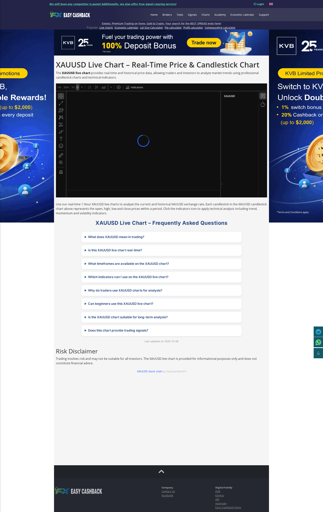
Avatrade (221, 503)
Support (264, 14)
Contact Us (168, 491)
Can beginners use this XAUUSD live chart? (120, 304)
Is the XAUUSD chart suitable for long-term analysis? (128, 317)
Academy (220, 14)
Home (154, 14)
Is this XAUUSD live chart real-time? (115, 250)
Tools (180, 14)
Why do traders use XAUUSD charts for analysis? (125, 290)
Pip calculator (173, 27)
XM (217, 499)
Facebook (167, 495)
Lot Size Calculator (151, 27)
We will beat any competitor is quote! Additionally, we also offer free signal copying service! (112, 4)
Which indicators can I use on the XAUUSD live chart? (128, 277)
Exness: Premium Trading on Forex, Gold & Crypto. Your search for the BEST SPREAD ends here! (161, 23)
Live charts (106, 27)
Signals (192, 14)
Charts (206, 14)
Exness (219, 495)
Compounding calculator (220, 27)
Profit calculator (193, 27)
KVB (217, 491)
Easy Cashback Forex (228, 507)
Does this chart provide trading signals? (118, 330)
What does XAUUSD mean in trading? (116, 237)
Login (262, 4)
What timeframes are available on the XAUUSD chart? (128, 264)
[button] (271, 4)
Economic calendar (242, 14)
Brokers (167, 14)
